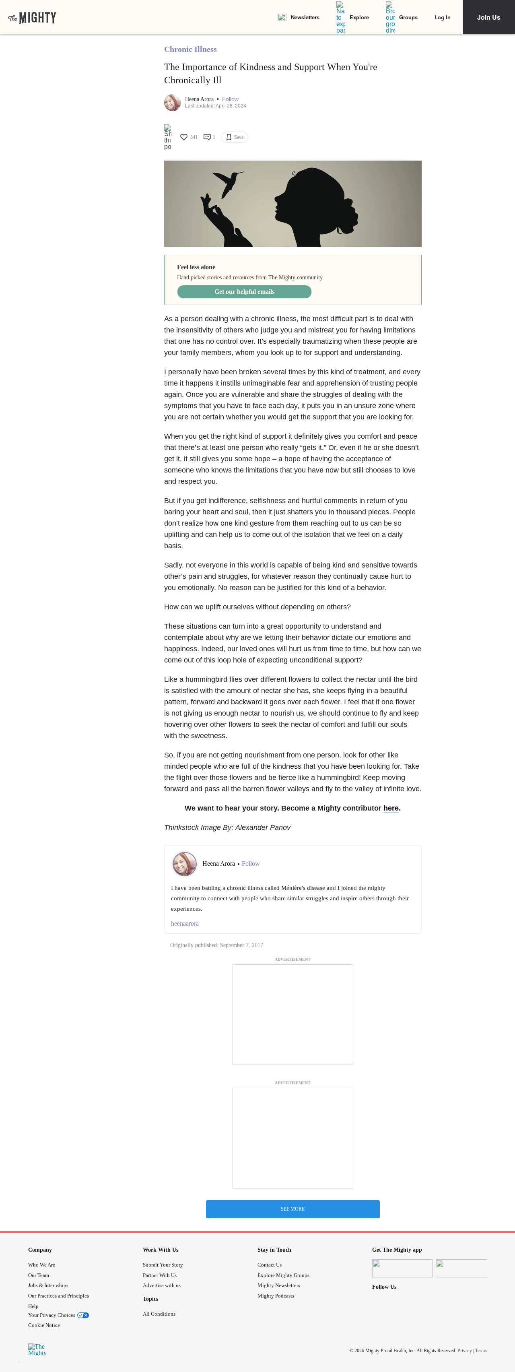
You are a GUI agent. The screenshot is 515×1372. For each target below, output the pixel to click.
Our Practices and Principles (58, 1296)
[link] (32, 17)
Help (33, 1306)
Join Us (489, 17)
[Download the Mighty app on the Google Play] (466, 1268)
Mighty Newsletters (279, 1285)
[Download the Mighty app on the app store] (402, 1268)
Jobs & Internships (48, 1285)
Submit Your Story (163, 1265)
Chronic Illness (190, 49)
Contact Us (270, 1265)
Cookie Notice (44, 1325)
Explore (359, 17)
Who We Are (41, 1265)
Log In (443, 17)
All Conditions (159, 1314)
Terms (481, 1350)
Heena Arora (200, 99)
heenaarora (185, 923)
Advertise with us (162, 1285)
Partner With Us (160, 1275)
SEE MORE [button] (293, 1209)
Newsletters (305, 17)
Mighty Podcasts (276, 1296)
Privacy (464, 1350)
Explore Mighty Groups (283, 1275)
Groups (408, 17)
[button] (230, 99)
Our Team (38, 1275)
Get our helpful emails (244, 291)
